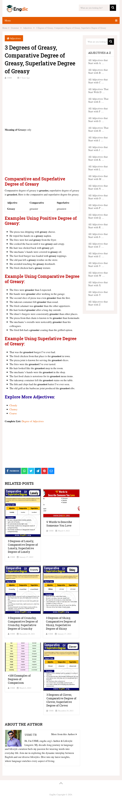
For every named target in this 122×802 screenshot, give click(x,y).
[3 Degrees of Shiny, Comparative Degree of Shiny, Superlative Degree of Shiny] (61, 590)
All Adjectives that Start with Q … (98, 216)
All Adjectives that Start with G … (98, 119)
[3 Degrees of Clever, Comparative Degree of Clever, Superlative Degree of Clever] (61, 667)
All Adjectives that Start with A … (98, 61)
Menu (8, 20)
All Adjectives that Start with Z (98, 303)
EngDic (53, 794)
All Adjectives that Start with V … (98, 264)
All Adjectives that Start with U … (98, 255)
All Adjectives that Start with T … (98, 245)
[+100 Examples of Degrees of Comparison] (23, 657)
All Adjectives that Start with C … (98, 81)
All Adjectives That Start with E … (98, 100)
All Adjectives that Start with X (98, 284)
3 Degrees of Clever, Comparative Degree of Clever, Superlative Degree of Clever (61, 700)
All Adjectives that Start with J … (98, 148)
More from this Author (63, 734)
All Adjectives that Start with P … (98, 206)
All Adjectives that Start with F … (98, 110)
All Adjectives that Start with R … (98, 226)
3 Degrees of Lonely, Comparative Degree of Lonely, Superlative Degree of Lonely (23, 546)
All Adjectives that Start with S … (98, 235)
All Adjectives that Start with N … (98, 187)
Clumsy (14, 409)
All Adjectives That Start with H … (98, 129)
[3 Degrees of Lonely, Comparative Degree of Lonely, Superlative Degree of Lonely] (23, 513)
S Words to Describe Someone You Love (59, 523)
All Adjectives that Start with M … (98, 177)
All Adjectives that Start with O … (98, 197)
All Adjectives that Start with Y (98, 293)
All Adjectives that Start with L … (98, 168)
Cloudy (13, 405)
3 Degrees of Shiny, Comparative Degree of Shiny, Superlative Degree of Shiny (61, 623)
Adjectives (15, 38)
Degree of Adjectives (33, 421)
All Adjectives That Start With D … (98, 90)
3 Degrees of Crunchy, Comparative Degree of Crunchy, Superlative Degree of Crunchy (23, 623)
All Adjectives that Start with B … (98, 71)
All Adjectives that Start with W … (98, 274)
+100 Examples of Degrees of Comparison (19, 679)
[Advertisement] (42, 103)
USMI (9, 77)
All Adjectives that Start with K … (98, 158)
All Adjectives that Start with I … (98, 139)
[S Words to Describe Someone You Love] (61, 503)
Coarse (13, 413)
